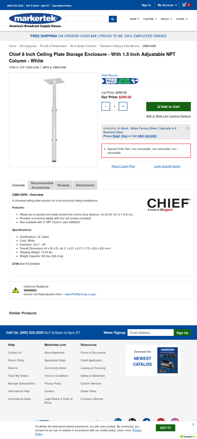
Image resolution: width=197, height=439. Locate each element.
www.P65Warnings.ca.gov (80, 294)
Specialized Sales (62, 5)
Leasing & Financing (93, 368)
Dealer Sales (88, 391)
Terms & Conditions (56, 376)
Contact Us (15, 352)
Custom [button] (148, 19)
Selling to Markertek (93, 376)
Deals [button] (165, 19)
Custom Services (91, 383)
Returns (13, 368)
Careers (49, 391)
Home (12, 46)
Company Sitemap (92, 399)
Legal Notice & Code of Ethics (58, 401)
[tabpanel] (101, 231)
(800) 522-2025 (15, 5)
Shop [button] (133, 19)
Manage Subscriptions (21, 383)
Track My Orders (18, 376)
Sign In (146, 5)
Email (116, 136)
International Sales (19, 399)
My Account (166, 5)
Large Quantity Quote (167, 166)
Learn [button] (180, 19)
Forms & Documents (93, 352)
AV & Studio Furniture (83, 46)
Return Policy (16, 360)
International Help (19, 391)
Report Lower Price (123, 166)
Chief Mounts (109, 75)
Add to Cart (170, 106)
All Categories (28, 46)
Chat (124, 136)
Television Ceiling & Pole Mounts (119, 46)
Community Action (55, 368)
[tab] (18, 185)
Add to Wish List (157, 116)
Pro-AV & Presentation (53, 46)
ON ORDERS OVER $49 (63, 35)
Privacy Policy (52, 383)
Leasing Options (180, 116)
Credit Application (91, 360)
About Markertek (54, 352)
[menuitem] (134, 19)
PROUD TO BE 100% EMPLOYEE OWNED (133, 35)
